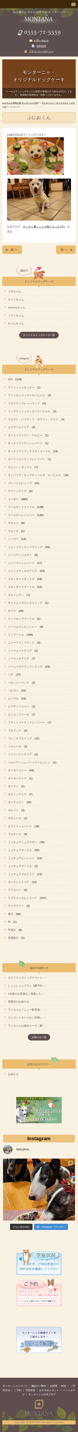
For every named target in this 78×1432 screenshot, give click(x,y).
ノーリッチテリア (18, 658)
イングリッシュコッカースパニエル (29, 411)
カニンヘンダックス (20, 467)
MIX (10, 379)
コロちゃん (14, 291)
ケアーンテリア (17, 491)
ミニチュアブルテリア (21, 874)
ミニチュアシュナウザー (22, 842)
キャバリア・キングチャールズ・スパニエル (34, 475)
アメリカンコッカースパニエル (26, 395)
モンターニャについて (15, 1385)
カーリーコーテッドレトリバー (26, 459)
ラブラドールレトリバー (22, 897)
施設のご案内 (38, 1385)
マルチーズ (14, 834)
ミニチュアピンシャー (21, 858)
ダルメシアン (16, 594)
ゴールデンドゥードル (21, 507)
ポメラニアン (16, 802)
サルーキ (13, 531)
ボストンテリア (17, 794)
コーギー (13, 499)
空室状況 (30, 1390)
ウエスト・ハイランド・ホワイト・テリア (33, 419)
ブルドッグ (14, 730)
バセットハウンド (18, 682)
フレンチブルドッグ (20, 738)
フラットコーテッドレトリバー (26, 722)
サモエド (13, 522)
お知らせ (13, 1074)
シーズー (13, 538)
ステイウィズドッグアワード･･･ (27, 977)
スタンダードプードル (21, 586)
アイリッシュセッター (21, 387)
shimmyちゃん (16, 307)
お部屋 (53, 1385)
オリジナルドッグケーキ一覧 (39, 335)
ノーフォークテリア (20, 650)
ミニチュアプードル (20, 866)
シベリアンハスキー (20, 554)
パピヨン (13, 690)
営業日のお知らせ (18, 1001)
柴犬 (10, 913)
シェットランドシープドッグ (25, 547)
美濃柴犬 (13, 937)
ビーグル (13, 698)
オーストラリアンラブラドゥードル (29, 451)
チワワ (12, 610)
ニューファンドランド (21, 642)
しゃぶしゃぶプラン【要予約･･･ (27, 985)
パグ (10, 674)
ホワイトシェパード (20, 826)
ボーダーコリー (17, 770)
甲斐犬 (12, 929)
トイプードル (16, 634)
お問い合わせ (41, 40)
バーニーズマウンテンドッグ (25, 666)
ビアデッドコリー (18, 706)
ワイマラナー (16, 905)
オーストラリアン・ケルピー (25, 435)
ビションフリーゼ (18, 714)
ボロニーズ (14, 818)
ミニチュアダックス (20, 850)
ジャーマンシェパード (21, 562)
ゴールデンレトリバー (21, 515)
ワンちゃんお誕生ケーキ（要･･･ (27, 1025)
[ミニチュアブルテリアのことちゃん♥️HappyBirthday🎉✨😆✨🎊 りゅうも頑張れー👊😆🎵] (39, 1194)
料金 (63, 1385)
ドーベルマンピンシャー (22, 626)
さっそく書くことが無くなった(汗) (44, 226)
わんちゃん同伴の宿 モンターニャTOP (20, 103)
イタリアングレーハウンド (24, 403)
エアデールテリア (18, 427)
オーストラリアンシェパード (25, 443)
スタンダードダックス (21, 578)
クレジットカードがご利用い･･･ (27, 1017)
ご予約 (17, 1390)
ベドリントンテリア (20, 754)
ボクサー (13, 786)
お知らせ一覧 (39, 1037)
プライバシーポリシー (41, 51)
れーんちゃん (16, 323)
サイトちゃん (16, 299)
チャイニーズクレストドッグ (25, 602)
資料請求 (41, 46)
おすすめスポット (49, 1390)
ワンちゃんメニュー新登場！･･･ (27, 1009)
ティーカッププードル (21, 618)
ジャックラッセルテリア (22, 570)
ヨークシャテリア (18, 881)
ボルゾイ (13, 810)
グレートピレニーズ (20, 483)
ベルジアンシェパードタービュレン (29, 762)
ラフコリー (14, 889)
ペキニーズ (14, 746)
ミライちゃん (16, 315)
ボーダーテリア (17, 778)
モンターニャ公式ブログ (42, 1394)
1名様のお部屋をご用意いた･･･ (26, 993)
